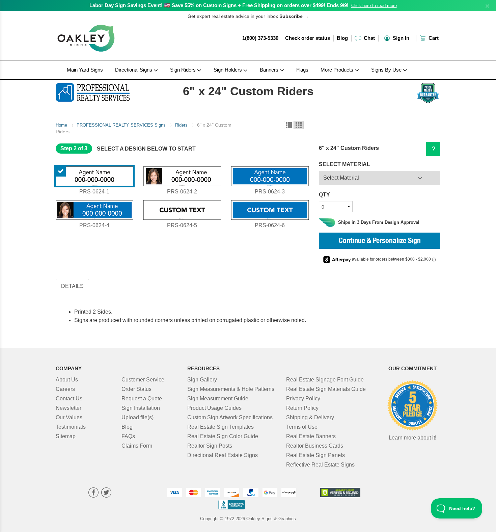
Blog (342, 38)
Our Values (69, 417)
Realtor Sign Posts (209, 446)
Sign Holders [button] (228, 70)
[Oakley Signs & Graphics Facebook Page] (93, 493)
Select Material (341, 178)
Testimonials (71, 427)
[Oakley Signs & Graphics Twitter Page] (106, 493)
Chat (368, 38)
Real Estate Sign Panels (315, 455)
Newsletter (68, 408)
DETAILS (72, 286)
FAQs (128, 436)
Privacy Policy (303, 398)
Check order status (307, 38)
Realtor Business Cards (314, 446)
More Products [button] (338, 70)
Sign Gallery (202, 379)
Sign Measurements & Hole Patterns (230, 389)
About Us (67, 379)
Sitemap (66, 436)
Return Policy (302, 408)
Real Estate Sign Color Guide (222, 436)
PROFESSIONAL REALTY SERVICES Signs (121, 125)
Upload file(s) (137, 417)
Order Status (136, 389)
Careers (65, 389)
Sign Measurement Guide (217, 398)
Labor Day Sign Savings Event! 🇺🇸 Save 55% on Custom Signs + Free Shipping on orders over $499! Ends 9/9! (219, 5)
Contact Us (69, 398)
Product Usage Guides (214, 408)
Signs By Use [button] (387, 70)
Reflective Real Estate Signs (320, 465)
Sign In (400, 38)
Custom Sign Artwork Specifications (230, 417)
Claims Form (136, 446)
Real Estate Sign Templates (220, 427)
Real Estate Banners (311, 436)
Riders (181, 125)
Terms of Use (302, 427)
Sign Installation (140, 408)
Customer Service (142, 379)
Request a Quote (141, 398)
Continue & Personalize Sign (380, 241)
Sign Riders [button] (183, 70)
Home (61, 125)
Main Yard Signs (85, 70)
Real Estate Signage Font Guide (325, 379)
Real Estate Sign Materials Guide (326, 389)
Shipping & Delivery (310, 417)
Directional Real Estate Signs (222, 455)
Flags (302, 70)
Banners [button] (270, 70)
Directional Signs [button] (134, 70)
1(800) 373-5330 (260, 38)
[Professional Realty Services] (100, 91)
